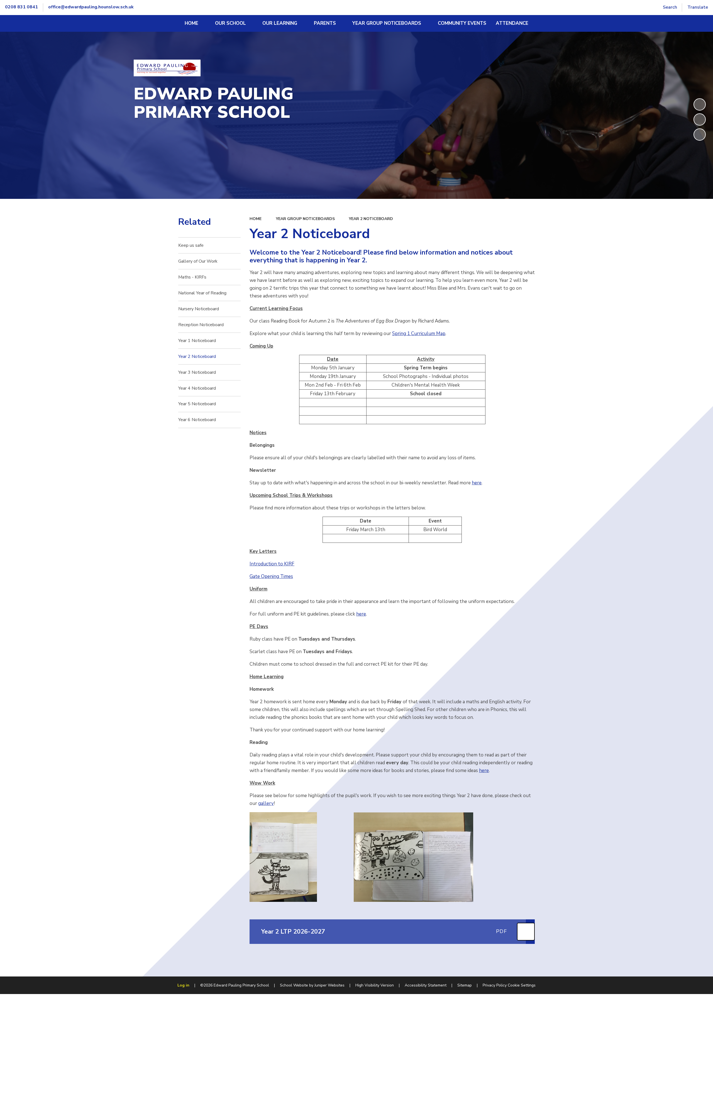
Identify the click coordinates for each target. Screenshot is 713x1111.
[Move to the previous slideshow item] (700, 119)
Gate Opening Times (271, 576)
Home (256, 218)
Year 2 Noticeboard (371, 218)
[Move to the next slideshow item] (700, 134)
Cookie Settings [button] (522, 985)
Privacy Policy (495, 985)
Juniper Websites (329, 985)
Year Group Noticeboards (305, 218)
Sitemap (464, 985)
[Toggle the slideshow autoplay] (700, 104)
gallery (266, 803)
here (477, 483)
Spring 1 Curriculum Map (418, 333)
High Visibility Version (374, 985)
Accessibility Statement (425, 985)
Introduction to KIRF (272, 564)
